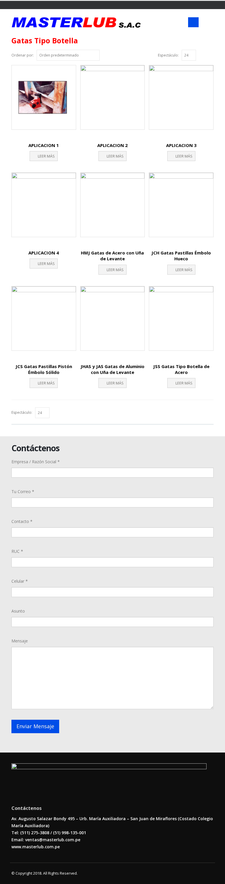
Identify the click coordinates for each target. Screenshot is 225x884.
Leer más (46, 156)
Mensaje (19, 641)
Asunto (18, 611)
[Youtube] (21, 5)
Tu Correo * (22, 491)
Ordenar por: (22, 55)
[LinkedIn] (28, 5)
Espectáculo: (168, 55)
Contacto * (22, 521)
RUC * (17, 551)
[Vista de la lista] (211, 54)
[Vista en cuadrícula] (204, 54)
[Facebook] (13, 5)
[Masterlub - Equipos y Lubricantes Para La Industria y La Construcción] (76, 22)
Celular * (19, 581)
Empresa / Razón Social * (35, 461)
